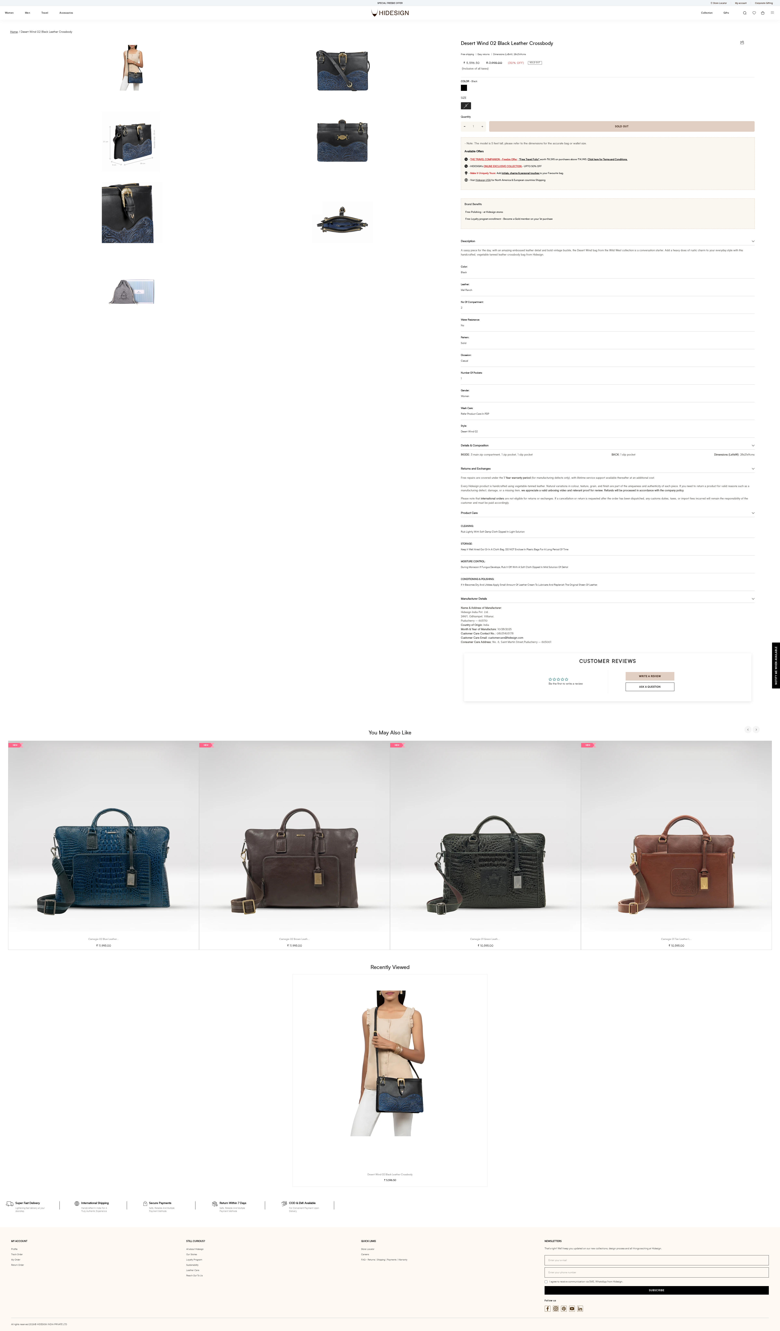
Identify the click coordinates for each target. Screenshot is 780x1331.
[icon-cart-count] (763, 13)
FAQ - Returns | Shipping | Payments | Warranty (384, 1260)
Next (757, 730)
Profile (14, 1249)
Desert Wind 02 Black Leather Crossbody (46, 31)
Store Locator (367, 1249)
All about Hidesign (195, 1249)
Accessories (66, 13)
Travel (44, 13)
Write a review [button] (650, 676)
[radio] (465, 88)
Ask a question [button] (650, 687)
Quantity (466, 117)
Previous (748, 730)
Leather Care (192, 1270)
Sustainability (192, 1265)
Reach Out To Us (194, 1275)
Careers (365, 1254)
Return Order (17, 1265)
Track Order (17, 1254)
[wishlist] (754, 13)
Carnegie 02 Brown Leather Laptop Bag (301, 939)
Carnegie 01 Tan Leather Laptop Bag (681, 939)
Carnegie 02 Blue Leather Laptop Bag (109, 939)
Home (14, 31)
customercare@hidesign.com (505, 638)
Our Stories (191, 1254)
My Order (15, 1260)
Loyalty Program (194, 1260)
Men (27, 13)
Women (9, 13)
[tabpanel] (103, 845)
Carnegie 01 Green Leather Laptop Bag (491, 939)
